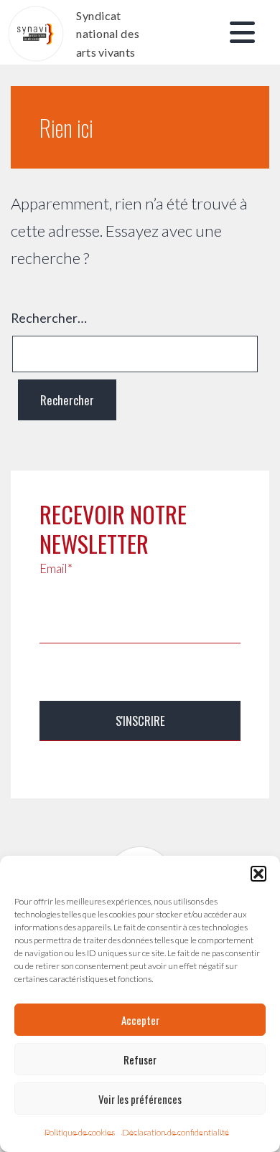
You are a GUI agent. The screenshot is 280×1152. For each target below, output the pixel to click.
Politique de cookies (80, 1132)
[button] (258, 874)
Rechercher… (49, 318)
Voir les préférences (140, 1099)
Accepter (140, 1020)
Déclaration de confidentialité (175, 1132)
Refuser (140, 1059)
